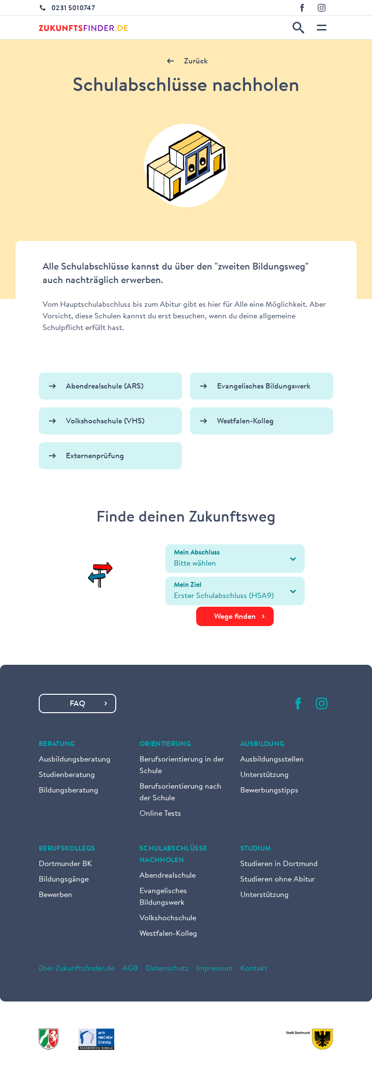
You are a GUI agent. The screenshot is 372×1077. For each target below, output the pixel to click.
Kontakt (253, 968)
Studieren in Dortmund (279, 864)
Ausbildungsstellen (272, 759)
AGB (130, 968)
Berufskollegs (67, 849)
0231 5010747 (73, 8)
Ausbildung (262, 744)
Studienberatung (67, 775)
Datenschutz (167, 968)
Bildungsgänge (64, 879)
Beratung (57, 744)
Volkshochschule (168, 918)
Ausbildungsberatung (74, 759)
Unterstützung (264, 775)
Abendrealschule (168, 876)
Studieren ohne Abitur (277, 879)
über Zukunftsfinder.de (76, 968)
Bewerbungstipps (269, 790)
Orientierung (165, 744)
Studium (255, 849)
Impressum (214, 968)
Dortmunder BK (65, 864)
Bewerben (55, 895)
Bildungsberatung (68, 790)
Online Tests (160, 814)
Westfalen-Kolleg (168, 934)
